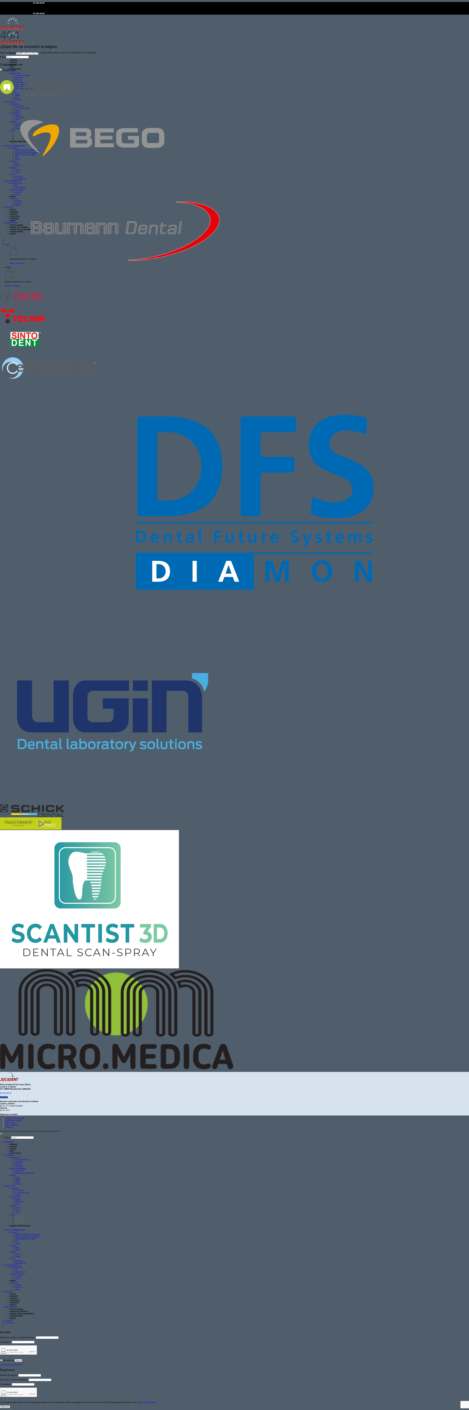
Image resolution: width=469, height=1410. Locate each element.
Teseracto (19, 1166)
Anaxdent (19, 1228)
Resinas (13, 1245)
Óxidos (13, 1281)
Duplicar (18, 1287)
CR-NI (17, 1210)
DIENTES (9, 1142)
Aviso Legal (10, 1123)
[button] (9, 1322)
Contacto (9, 1127)
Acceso (18, 1360)
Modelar (18, 1217)
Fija (16, 1270)
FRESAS (9, 1292)
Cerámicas (14, 1188)
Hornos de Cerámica (19, 1311)
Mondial (13, 62)
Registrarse (5, 1407)
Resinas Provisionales (20, 1226)
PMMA (18, 1179)
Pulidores (14, 1303)
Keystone (19, 1162)
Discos (13, 1175)
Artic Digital (15, 1153)
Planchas (19, 1261)
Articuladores (16, 1309)
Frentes (18, 1285)
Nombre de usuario (9, 1375)
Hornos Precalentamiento (22, 1314)
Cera (17, 1177)
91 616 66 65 (38, 3)
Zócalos (18, 1276)
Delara (13, 1149)
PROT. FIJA (10, 1186)
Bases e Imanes (17, 1274)
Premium (13, 60)
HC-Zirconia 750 (22, 1193)
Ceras (12, 1215)
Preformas (19, 1219)
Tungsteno (15, 1300)
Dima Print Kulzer (22, 1160)
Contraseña (5, 1342)
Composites (15, 1197)
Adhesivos (19, 1201)
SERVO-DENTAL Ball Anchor (27, 1234)
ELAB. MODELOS (13, 1265)
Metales (13, 1206)
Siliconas (14, 1283)
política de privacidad (146, 1402)
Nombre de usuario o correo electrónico (17, 1337)
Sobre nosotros (11, 1125)
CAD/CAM (9, 1155)
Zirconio (18, 1184)
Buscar (3, 57)
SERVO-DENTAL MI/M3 (25, 1239)
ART (17, 1241)
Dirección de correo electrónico (14, 1380)
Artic (12, 67)
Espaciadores (21, 1221)
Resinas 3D (15, 1157)
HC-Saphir (19, 1190)
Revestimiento (16, 1267)
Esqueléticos (20, 1263)
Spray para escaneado (24, 1173)
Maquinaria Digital (18, 1168)
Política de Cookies (13, 1121)
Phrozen (18, 1164)
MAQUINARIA (11, 1307)
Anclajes (13, 1232)
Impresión (19, 1171)
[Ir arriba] (1, 1133)
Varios (17, 1195)
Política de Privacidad (14, 1118)
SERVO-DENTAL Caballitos (27, 1237)
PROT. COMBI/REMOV (15, 1230)
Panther (13, 1298)
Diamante (14, 1296)
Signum (18, 1199)
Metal (17, 1182)
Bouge (59, 1131)
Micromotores (16, 1316)
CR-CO (18, 1208)
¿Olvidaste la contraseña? (11, 1365)
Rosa (17, 1248)
